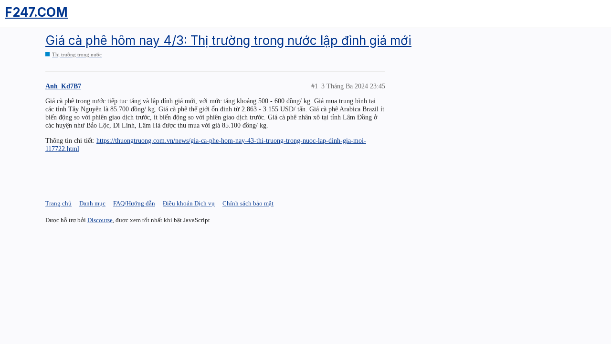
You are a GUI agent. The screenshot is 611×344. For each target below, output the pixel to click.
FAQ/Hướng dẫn (134, 203)
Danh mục (92, 203)
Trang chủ (58, 203)
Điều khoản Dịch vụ (189, 203)
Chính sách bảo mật (248, 203)
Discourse (100, 220)
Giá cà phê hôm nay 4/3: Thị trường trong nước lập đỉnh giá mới (228, 40)
